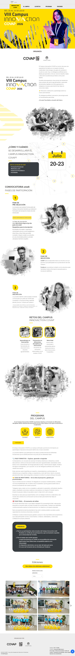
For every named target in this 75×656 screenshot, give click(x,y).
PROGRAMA (49, 6)
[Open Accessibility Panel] (72, 651)
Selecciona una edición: (37, 572)
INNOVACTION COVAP (15, 6)
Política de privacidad (59, 650)
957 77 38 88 (56, 647)
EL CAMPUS (26, 6)
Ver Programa (18, 442)
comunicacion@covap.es (59, 649)
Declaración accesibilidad (59, 652)
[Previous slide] (4, 606)
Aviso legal (52, 650)
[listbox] (37, 576)
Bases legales (68, 652)
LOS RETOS (37, 6)
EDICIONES (60, 6)
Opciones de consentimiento (55, 653)
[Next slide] (71, 606)
